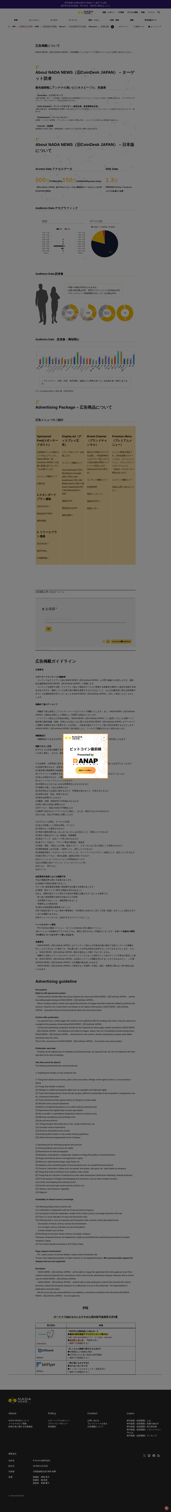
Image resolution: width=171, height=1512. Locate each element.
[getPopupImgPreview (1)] (85, 756)
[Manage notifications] (166, 1508)
